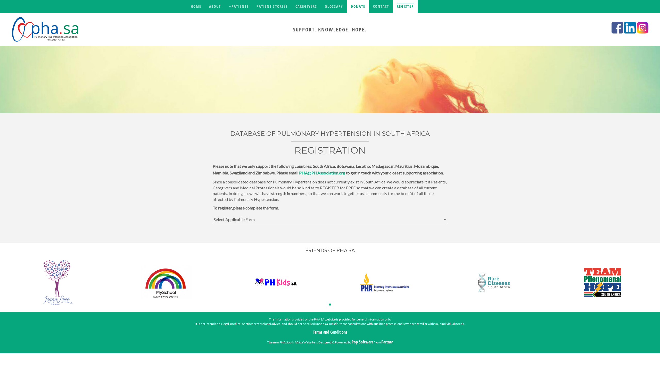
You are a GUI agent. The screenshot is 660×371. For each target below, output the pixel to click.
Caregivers (306, 6)
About (215, 6)
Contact (381, 6)
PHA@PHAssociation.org (322, 172)
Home (196, 6)
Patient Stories (272, 6)
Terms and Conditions (330, 332)
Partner (387, 342)
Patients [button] (240, 6)
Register (405, 6)
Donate (358, 6)
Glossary (334, 6)
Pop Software (362, 342)
